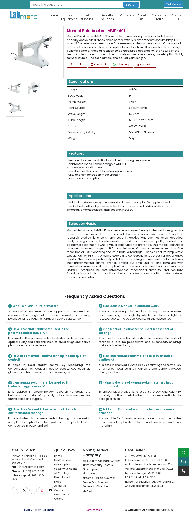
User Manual (62, 477)
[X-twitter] (24, 490)
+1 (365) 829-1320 (28, 477)
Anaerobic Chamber (96, 486)
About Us (142, 17)
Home (53, 15)
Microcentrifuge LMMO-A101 (143, 473)
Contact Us (61, 494)
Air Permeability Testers (98, 465)
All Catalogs (61, 473)
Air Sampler (90, 469)
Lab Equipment (69, 17)
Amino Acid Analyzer (96, 482)
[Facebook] (16, 490)
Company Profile (159, 17)
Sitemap (49, 510)
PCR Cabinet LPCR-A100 (140, 477)
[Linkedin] (33, 490)
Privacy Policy (32, 510)
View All (87, 490)
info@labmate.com (28, 467)
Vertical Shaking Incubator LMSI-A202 (149, 468)
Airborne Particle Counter (99, 478)
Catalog (78, 64)
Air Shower (89, 473)
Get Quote (173, 4)
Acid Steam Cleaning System (101, 460)
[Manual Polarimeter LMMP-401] (32, 51)
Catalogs (127, 15)
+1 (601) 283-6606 (28, 471)
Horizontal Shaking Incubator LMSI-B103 (150, 481)
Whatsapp (123, 64)
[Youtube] (50, 490)
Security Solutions (107, 17)
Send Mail (99, 64)
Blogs (57, 481)
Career (58, 490)
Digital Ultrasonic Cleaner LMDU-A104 (148, 464)
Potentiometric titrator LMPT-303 (146, 460)
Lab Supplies (87, 17)
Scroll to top (93, 510)
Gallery (58, 498)
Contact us (177, 17)
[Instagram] (42, 490)
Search (131, 4)
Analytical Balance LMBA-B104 (144, 486)
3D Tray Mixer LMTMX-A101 (141, 456)
